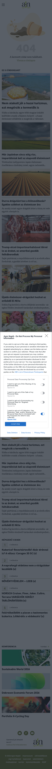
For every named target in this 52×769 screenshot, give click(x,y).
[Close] (47, 336)
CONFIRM (15, 424)
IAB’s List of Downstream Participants (29, 372)
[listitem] (26, 379)
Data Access (26, 433)
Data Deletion (12, 433)
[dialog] (26, 384)
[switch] (43, 384)
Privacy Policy (39, 433)
